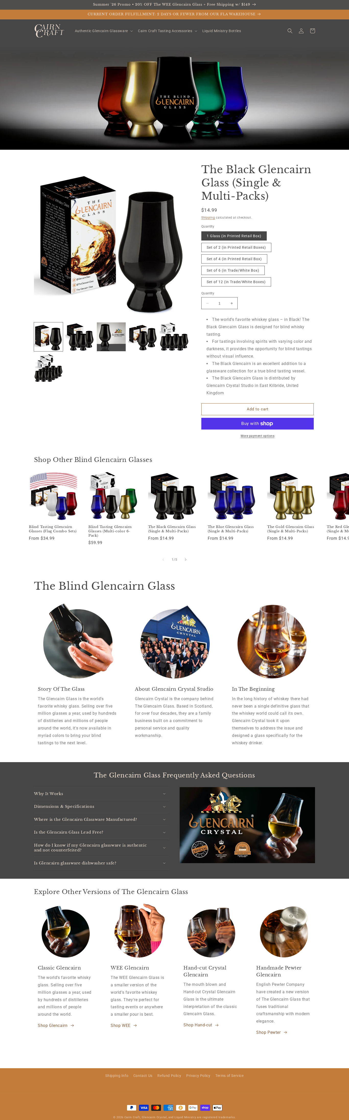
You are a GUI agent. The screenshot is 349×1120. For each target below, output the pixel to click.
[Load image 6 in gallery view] (48, 368)
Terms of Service (229, 1076)
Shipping (208, 217)
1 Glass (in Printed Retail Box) (234, 236)
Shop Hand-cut (197, 1025)
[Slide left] (163, 559)
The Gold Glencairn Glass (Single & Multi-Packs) (290, 529)
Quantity (207, 293)
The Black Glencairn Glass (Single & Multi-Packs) (172, 529)
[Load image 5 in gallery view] (174, 336)
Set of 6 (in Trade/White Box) (233, 270)
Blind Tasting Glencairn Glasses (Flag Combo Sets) (53, 529)
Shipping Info (116, 1076)
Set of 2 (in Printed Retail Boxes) (236, 247)
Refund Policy (169, 1076)
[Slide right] (185, 559)
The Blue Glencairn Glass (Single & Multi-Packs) (231, 529)
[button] (103, 31)
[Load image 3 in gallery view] (111, 336)
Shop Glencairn (52, 1025)
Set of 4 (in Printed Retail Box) (234, 259)
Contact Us (143, 1076)
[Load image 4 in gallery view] (142, 336)
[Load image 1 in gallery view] (48, 336)
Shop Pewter (268, 1032)
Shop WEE (121, 1025)
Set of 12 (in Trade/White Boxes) (236, 282)
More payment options (257, 436)
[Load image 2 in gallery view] (79, 336)
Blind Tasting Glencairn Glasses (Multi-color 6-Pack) (110, 531)
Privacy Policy (198, 1076)
